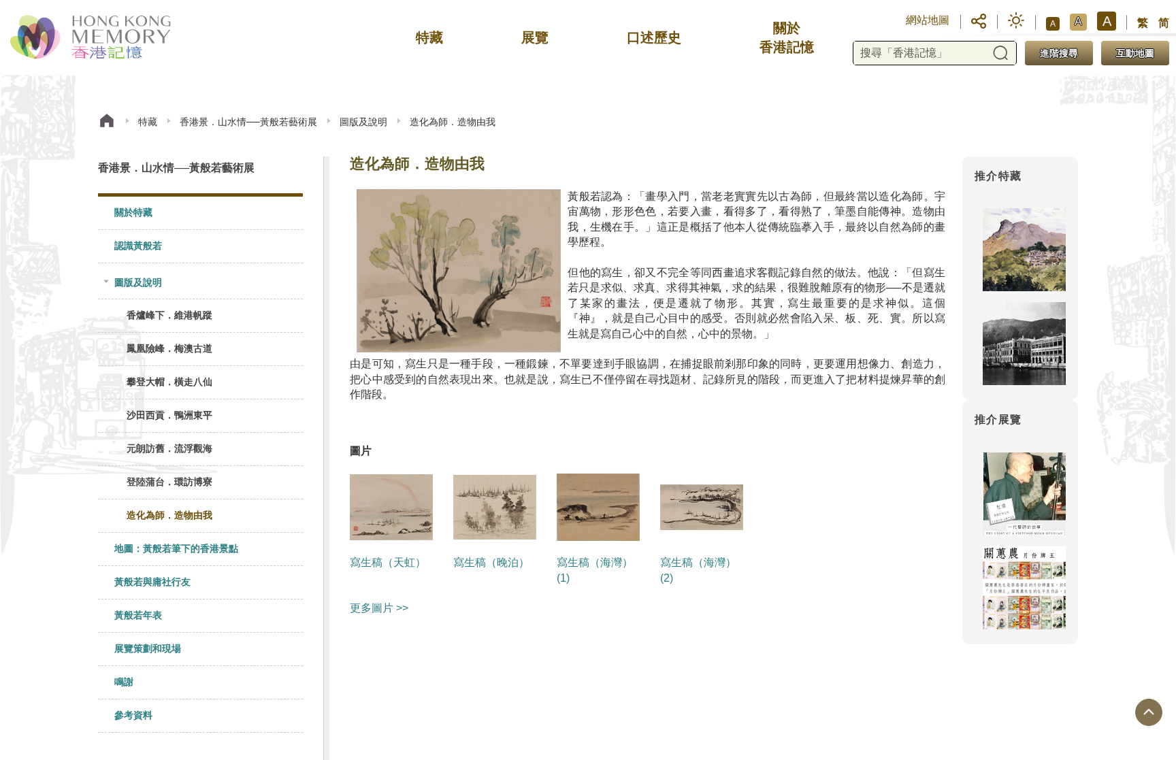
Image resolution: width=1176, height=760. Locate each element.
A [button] (1053, 24)
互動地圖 (1135, 53)
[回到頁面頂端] (1148, 712)
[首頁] (107, 122)
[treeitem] (200, 213)
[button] (978, 20)
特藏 (147, 121)
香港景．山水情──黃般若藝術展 (248, 121)
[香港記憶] (91, 37)
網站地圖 (927, 20)
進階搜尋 (1059, 53)
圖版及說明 (363, 121)
